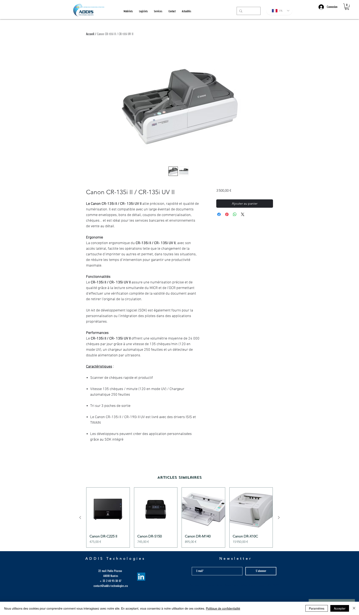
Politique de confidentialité (223, 608)
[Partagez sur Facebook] (218, 214)
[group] (179, 517)
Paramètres (316, 608)
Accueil (90, 34)
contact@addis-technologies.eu (110, 586)
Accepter (339, 608)
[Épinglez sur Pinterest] (226, 214)
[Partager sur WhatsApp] (234, 214)
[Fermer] (354, 608)
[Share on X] (242, 214)
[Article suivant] (278, 517)
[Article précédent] (80, 517)
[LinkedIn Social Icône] (141, 577)
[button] (347, 7)
